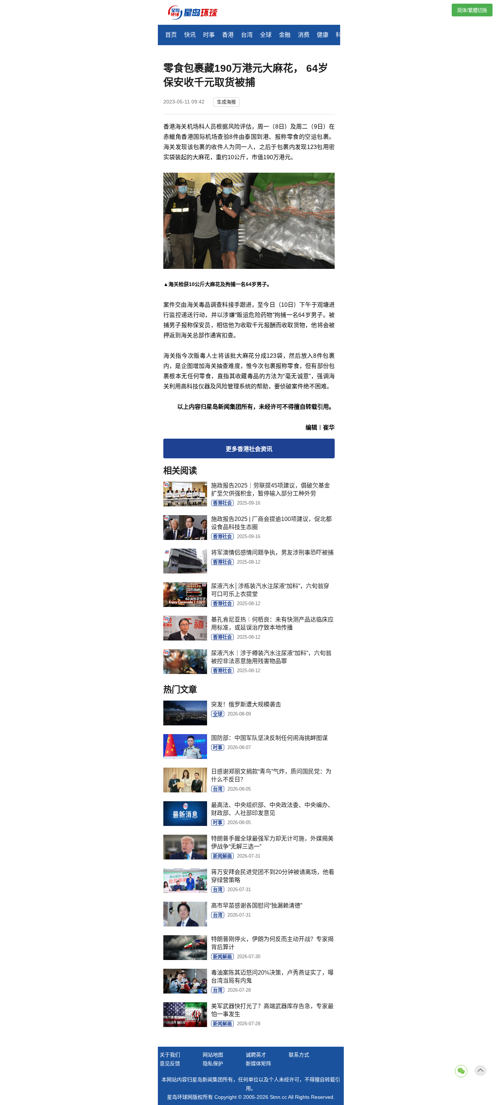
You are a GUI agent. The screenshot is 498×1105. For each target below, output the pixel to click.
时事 (209, 35)
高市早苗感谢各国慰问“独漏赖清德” (256, 905)
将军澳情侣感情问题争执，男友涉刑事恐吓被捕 (272, 552)
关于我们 (170, 1055)
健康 (322, 35)
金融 (285, 35)
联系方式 (299, 1055)
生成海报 (226, 102)
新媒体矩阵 (258, 1063)
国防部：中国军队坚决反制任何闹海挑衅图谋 (269, 738)
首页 (171, 35)
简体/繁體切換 (472, 10)
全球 (266, 35)
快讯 (190, 35)
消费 (304, 35)
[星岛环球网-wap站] (197, 13)
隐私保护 (213, 1063)
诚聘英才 (256, 1055)
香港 (228, 35)
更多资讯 (249, 449)
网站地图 (213, 1055)
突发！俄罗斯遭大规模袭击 (246, 704)
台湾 (247, 35)
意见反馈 (170, 1063)
